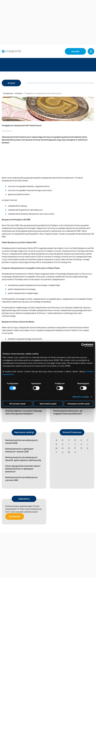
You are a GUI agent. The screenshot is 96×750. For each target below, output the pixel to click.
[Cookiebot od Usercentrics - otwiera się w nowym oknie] (83, 345)
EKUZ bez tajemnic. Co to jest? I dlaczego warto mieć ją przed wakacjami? (23, 412)
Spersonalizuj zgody (48, 404)
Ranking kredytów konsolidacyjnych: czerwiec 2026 (21, 478)
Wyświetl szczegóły (81, 397)
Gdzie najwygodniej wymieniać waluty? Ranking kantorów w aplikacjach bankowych (22, 469)
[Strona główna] (11, 51)
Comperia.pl (8, 93)
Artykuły (18, 93)
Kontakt (75, 51)
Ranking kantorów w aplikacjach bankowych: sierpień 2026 (19, 450)
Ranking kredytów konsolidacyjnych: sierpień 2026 (21, 441)
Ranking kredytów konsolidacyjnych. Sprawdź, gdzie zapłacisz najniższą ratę (23, 458)
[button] (91, 51)
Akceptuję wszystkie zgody (78, 404)
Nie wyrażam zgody (17, 404)
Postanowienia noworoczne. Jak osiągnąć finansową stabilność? (67, 412)
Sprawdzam (14, 516)
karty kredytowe (7, 131)
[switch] (36, 388)
